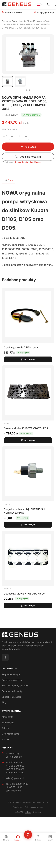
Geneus (5, 21)
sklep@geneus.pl (45, 12)
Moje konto (7, 717)
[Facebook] (5, 657)
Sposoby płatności (11, 696)
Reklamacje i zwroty (12, 691)
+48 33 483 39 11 (15, 762)
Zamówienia (8, 722)
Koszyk (5, 739)
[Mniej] (12, 136)
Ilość (4, 136)
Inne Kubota (34, 21)
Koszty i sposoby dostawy (15, 685)
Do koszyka (29, 359)
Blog (4, 702)
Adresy (5, 728)
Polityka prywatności (12, 680)
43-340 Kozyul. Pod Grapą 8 (14, 755)
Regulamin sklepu (11, 674)
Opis (10, 180)
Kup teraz (30, 146)
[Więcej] (26, 136)
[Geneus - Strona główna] (16, 4)
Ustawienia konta (10, 733)
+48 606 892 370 (15, 772)
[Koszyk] (48, 4)
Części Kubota (19, 21)
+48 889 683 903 (15, 769)
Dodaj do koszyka (30, 156)
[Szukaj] (28, 834)
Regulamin (17, 807)
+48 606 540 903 (13, 12)
